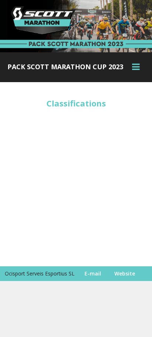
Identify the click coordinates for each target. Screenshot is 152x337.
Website (124, 273)
